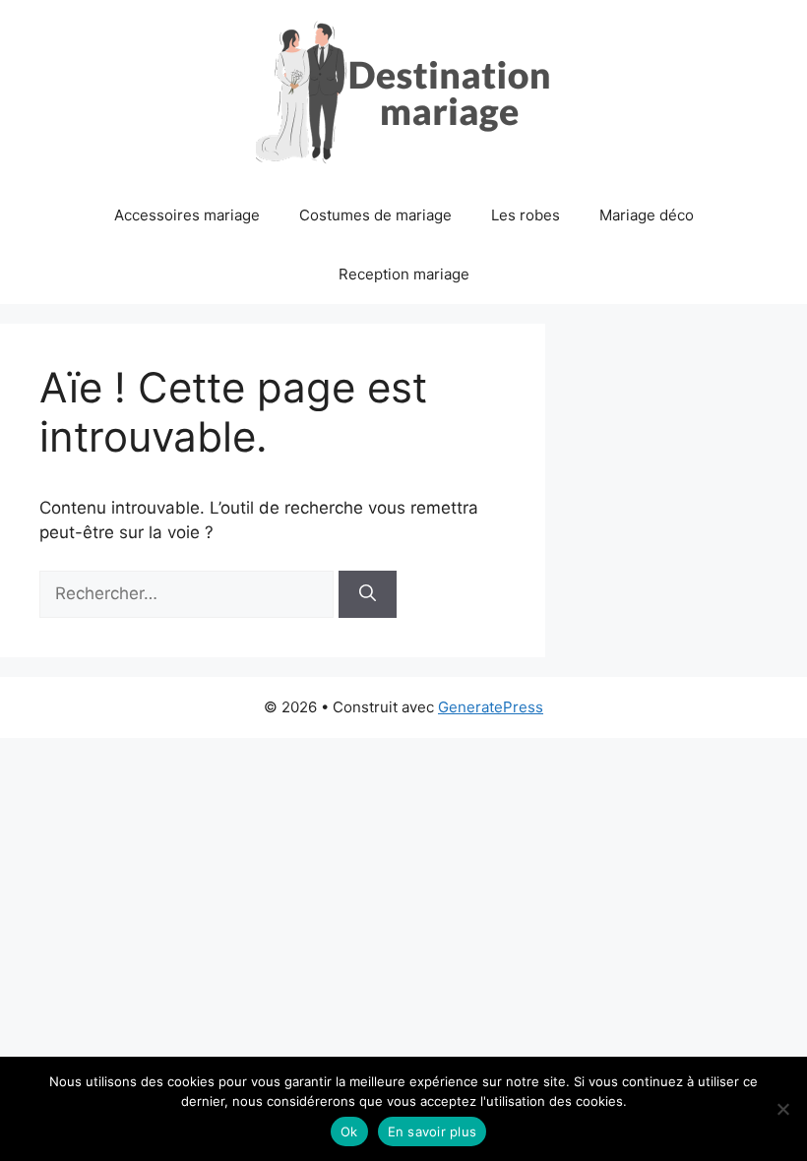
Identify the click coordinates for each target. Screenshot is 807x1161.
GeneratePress (490, 707)
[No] (782, 1109)
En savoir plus (432, 1131)
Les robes (525, 215)
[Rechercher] (368, 594)
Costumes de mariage (375, 215)
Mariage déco (646, 215)
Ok (349, 1131)
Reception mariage (404, 274)
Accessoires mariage (187, 215)
